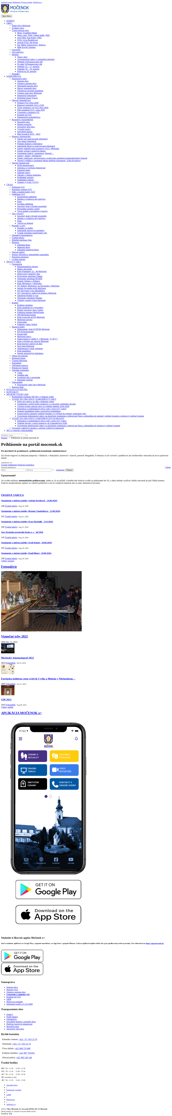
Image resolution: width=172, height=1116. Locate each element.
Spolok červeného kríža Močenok (31, 288)
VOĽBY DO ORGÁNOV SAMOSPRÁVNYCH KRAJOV (38, 418)
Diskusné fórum (18, 358)
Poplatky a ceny (18, 226)
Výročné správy (24, 129)
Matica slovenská (24, 269)
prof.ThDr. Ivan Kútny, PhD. (29, 38)
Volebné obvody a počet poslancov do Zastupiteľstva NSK (42, 423)
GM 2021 (6, 699)
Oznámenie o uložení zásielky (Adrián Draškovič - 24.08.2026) (29, 500)
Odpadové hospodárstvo (22, 235)
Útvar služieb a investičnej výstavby (32, 211)
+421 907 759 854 (27, 1053)
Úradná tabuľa (18, 238)
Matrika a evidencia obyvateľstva (31, 199)
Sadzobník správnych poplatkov (30, 230)
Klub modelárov (24, 351)
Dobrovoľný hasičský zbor (28, 274)
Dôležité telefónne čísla (22, 240)
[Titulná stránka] (16, 13)
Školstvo (15, 242)
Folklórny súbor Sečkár (27, 324)
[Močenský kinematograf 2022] (8, 652)
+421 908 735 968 (22, 1048)
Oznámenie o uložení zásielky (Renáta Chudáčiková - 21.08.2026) (30, 511)
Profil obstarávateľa (25, 165)
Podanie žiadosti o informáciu (29, 144)
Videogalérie (17, 382)
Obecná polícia (18, 252)
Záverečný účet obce (26, 127)
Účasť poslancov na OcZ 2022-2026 (32, 107)
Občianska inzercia (20, 365)
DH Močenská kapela (26, 315)
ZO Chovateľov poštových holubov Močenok (36, 293)
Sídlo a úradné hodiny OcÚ (23, 192)
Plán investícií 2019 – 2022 (28, 134)
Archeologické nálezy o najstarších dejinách (35, 59)
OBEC (9, 23)
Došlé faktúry (12, 1017)
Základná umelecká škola (28, 250)
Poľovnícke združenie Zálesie (29, 276)
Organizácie (17, 264)
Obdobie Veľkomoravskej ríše (30, 62)
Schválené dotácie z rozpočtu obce (21, 1022)
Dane (19, 201)
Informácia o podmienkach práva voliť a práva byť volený (42, 409)
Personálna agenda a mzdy (28, 209)
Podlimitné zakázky (25, 177)
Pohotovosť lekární (20, 368)
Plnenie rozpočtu (24, 124)
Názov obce (22, 57)
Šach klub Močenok (25, 346)
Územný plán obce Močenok (29, 93)
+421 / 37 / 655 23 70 (28, 1039)
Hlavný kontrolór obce (26, 88)
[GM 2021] (8, 694)
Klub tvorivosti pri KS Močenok (31, 317)
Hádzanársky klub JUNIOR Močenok (33, 329)
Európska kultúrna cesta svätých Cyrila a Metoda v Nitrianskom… (38, 678)
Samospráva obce (19, 79)
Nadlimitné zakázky (25, 180)
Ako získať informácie (26, 141)
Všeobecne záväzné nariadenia (30, 91)
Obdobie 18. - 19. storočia (28, 69)
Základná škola (23, 245)
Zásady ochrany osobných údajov (31, 151)
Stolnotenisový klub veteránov (30, 348)
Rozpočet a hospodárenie (22, 119)
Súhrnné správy (24, 172)
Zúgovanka (22, 322)
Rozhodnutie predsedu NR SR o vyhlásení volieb (33, 397)
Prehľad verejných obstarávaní (19, 1024)
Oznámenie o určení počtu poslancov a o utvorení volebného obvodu (46, 404)
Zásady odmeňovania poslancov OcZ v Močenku (38, 148)
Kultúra (15, 303)
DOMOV (10, 21)
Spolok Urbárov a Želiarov (28, 281)
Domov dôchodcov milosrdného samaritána (30, 254)
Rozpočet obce (23, 122)
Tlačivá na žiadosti (25, 223)
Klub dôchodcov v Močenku (29, 283)
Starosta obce (22, 81)
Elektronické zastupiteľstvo (28, 117)
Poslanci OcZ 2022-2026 (28, 103)
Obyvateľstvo (18, 52)
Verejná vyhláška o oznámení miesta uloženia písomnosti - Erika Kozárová (48, 160)
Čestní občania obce (20, 30)
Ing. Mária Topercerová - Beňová (31, 45)
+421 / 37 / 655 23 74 (21, 1044)
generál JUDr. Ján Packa (27, 42)
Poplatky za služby (25, 228)
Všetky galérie (7, 707)
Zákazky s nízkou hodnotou (29, 175)
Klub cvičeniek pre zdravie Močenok (33, 341)
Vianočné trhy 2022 (14, 636)
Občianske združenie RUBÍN (29, 279)
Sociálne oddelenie (25, 204)
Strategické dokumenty (27, 95)
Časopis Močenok (19, 360)
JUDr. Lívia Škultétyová (27, 40)
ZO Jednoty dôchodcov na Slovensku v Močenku (38, 286)
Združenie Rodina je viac (28, 295)
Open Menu (6, 16)
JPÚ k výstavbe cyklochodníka (19, 430)
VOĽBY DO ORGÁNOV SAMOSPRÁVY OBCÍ (34, 399)
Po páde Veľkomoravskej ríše (29, 64)
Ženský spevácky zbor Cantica (30, 310)
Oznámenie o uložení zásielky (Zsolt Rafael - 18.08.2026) (26, 543)
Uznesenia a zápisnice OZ (28, 112)
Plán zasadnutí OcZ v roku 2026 (31, 110)
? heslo (168, 467)
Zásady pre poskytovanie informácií (32, 139)
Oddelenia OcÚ (18, 194)
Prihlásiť (69, 470)
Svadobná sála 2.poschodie (28, 377)
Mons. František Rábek (27, 33)
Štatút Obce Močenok (21, 25)
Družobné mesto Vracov (27, 98)
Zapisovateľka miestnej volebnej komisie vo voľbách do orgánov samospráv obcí (51, 413)
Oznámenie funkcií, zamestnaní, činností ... (35, 153)
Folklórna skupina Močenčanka (30, 312)
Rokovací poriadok (14, 1002)
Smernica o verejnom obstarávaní (31, 168)
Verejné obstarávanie (20, 163)
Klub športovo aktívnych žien (29, 344)
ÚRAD (9, 185)
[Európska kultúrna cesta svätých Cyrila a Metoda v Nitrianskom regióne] (8, 673)
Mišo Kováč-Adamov (26, 47)
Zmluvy (9, 1014)
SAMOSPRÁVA (13, 76)
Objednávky (11, 1019)
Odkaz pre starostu (20, 356)
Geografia (16, 50)
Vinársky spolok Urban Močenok (31, 300)
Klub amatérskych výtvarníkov (30, 307)
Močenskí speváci (24, 319)
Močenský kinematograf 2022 (17, 657)
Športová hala (18, 387)
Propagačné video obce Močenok (31, 385)
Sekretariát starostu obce (27, 86)
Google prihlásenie (9, 465)
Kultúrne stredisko (25, 305)
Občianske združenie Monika (29, 298)
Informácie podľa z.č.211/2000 (19, 1004)
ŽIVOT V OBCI (13, 262)
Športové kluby (18, 327)
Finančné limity (23, 170)
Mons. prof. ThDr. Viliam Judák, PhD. (33, 35)
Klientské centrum (25, 380)
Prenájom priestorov (20, 257)
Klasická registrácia (26, 465)
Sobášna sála (22, 375)
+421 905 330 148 (24, 1057)
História (15, 54)
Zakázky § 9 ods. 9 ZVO (28, 182)
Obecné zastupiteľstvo (21, 100)
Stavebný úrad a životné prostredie (31, 206)
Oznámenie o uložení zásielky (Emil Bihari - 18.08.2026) (26, 553)
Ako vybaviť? (18, 213)
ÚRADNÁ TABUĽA (12, 495)
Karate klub (22, 334)
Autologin (60, 470)
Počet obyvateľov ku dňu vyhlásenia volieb (35, 401)
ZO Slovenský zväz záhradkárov (31, 291)
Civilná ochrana (18, 259)
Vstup (19, 373)
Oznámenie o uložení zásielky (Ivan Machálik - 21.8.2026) (27, 522)
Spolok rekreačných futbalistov (30, 353)
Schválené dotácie (25, 132)
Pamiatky (16, 74)
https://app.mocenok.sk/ (155, 943)
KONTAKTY (12, 392)
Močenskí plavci (24, 336)
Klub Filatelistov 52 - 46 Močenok (31, 271)
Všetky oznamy (7, 561)
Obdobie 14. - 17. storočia (28, 66)
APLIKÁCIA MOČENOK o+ (21, 713)
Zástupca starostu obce (26, 83)
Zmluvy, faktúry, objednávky (29, 156)
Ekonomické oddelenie (27, 197)
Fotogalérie (16, 363)
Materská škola (23, 247)
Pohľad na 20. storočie (26, 71)
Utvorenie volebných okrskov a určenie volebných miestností (38, 428)
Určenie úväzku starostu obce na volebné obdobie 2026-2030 (43, 406)
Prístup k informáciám (21, 136)
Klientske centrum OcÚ (22, 189)
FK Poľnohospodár (25, 332)
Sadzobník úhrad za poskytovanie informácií (36, 146)
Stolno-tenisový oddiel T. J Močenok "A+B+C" (37, 339)
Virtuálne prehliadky (20, 370)
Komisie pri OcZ (24, 115)
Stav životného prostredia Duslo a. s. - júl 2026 (22, 532)
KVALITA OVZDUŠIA (17, 389)
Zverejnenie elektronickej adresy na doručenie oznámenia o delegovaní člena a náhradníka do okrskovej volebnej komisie (68, 426)
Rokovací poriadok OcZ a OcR (30, 105)
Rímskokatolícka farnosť (27, 266)
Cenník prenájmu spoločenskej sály (32, 233)
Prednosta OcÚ (18, 187)
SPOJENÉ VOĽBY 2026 (17, 394)
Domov (4, 438)
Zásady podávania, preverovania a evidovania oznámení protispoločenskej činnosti (52, 158)
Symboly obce (18, 28)
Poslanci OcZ (12, 990)
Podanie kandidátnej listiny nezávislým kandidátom (39, 411)
